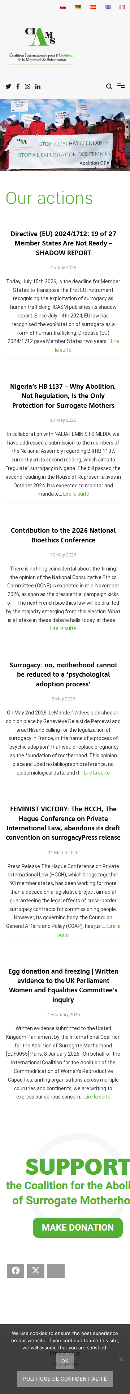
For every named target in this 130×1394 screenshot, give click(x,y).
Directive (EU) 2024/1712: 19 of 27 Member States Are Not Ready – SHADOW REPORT (63, 243)
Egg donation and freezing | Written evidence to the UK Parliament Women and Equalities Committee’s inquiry (63, 986)
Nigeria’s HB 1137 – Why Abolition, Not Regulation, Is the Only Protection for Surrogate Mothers (63, 396)
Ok (65, 1361)
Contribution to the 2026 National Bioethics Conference (63, 535)
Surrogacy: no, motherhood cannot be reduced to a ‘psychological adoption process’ (63, 675)
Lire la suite (76, 494)
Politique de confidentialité (65, 1379)
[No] (121, 1359)
